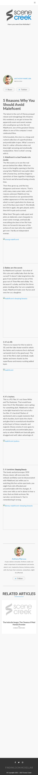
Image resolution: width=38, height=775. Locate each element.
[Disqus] (19, 661)
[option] (19, 618)
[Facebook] (15, 762)
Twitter (24, 89)
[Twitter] (19, 762)
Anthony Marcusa (22, 78)
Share (9, 89)
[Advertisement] (19, 49)
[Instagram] (22, 762)
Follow (20, 578)
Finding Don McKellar (19, 767)
